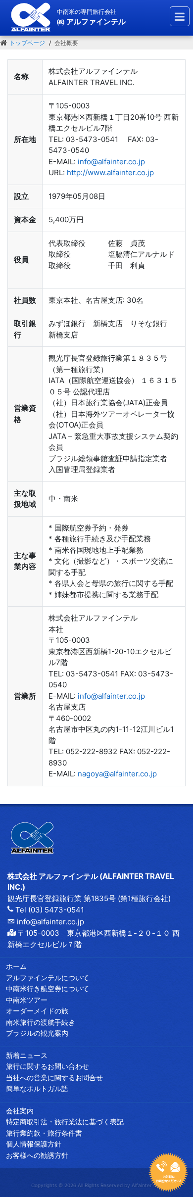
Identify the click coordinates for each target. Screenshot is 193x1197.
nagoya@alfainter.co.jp (117, 773)
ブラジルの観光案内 (37, 1033)
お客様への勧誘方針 (37, 1155)
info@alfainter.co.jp (111, 161)
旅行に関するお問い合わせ (47, 1066)
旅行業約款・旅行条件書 (44, 1133)
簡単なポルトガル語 (37, 1088)
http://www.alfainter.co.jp (110, 172)
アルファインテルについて (47, 977)
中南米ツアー (27, 1000)
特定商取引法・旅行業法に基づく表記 (65, 1121)
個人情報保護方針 (33, 1144)
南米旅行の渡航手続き (40, 1022)
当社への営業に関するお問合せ (54, 1077)
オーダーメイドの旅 (37, 1010)
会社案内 (20, 1110)
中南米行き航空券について (47, 988)
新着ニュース (27, 1055)
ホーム (16, 966)
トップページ (27, 43)
